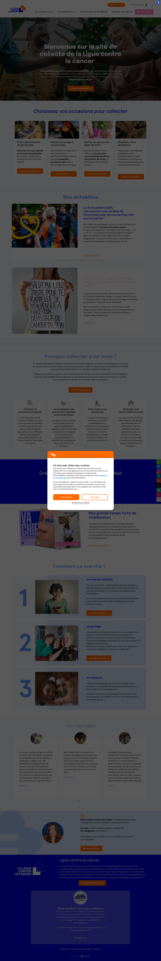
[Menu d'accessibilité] (158, 2)
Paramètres (95, 497)
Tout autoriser (66, 497)
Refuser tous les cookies (80, 503)
